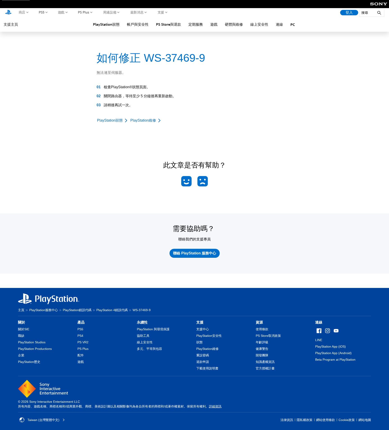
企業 (21, 355)
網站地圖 (364, 420)
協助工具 (143, 335)
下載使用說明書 (207, 368)
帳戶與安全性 (138, 24)
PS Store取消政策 (268, 335)
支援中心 (202, 329)
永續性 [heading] (142, 322)
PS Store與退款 (168, 24)
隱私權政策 (304, 420)
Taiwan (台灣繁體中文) (43, 420)
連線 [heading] (318, 322)
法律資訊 (286, 420)
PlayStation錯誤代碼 (77, 310)
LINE (318, 340)
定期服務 (195, 24)
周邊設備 (109, 12)
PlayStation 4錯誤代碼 (112, 310)
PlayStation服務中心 (43, 310)
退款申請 (202, 362)
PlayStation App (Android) (333, 353)
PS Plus (83, 12)
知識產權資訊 (265, 362)
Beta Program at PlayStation (335, 359)
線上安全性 (259, 24)
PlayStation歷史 (29, 362)
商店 (22, 12)
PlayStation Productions (35, 349)
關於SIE (23, 329)
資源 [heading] (259, 322)
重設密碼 (202, 355)
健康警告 (262, 349)
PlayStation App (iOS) (330, 346)
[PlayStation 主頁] (8, 12)
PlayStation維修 (207, 349)
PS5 (42, 12)
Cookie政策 (347, 420)
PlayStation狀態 (106, 24)
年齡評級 (262, 342)
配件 (80, 355)
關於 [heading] (21, 322)
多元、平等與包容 (149, 349)
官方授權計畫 (265, 368)
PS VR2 (82, 342)
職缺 (21, 335)
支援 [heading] (200, 322)
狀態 (199, 342)
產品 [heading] (81, 322)
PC (292, 24)
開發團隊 (262, 355)
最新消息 (137, 12)
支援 (161, 12)
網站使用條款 (325, 420)
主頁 (21, 310)
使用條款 (262, 329)
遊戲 (61, 12)
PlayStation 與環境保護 (153, 329)
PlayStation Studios (31, 342)
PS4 (80, 335)
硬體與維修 (234, 24)
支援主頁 (11, 24)
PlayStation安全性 (209, 335)
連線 (279, 24)
